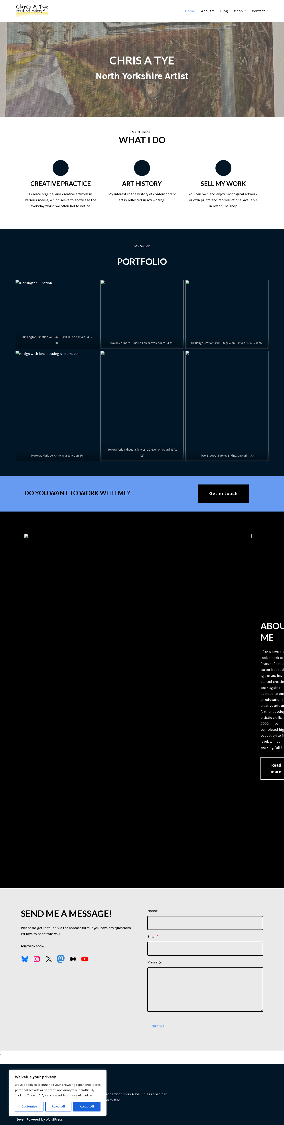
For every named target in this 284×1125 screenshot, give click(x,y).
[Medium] (73, 959)
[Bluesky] (25, 959)
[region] (57, 1093)
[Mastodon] (61, 959)
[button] (213, 11)
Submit (158, 1026)
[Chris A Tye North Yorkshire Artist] (32, 11)
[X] (49, 959)
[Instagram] (37, 959)
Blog (224, 11)
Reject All (58, 1106)
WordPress (54, 1119)
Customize (29, 1106)
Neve (20, 1119)
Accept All (87, 1106)
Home (190, 11)
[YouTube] (85, 959)
